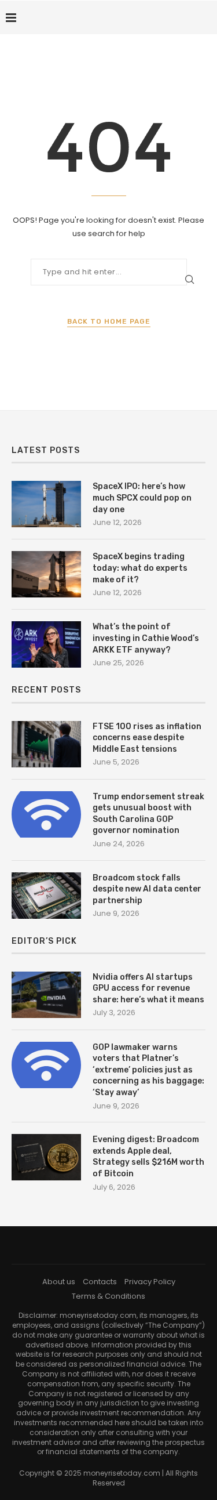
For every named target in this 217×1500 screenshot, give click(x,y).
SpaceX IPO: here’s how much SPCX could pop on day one (142, 497)
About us (58, 1281)
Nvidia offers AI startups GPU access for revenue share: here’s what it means (148, 988)
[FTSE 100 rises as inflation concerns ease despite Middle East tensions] (46, 744)
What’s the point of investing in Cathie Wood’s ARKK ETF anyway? (146, 638)
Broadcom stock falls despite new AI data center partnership (147, 889)
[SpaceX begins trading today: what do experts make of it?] (46, 574)
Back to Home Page (108, 321)
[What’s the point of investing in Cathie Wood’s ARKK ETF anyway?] (46, 644)
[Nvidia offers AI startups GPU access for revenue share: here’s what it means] (46, 995)
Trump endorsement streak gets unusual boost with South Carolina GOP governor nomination (148, 814)
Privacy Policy (149, 1281)
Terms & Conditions (108, 1296)
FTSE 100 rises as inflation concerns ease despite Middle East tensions (147, 738)
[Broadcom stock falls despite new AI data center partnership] (46, 895)
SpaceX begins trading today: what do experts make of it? (140, 568)
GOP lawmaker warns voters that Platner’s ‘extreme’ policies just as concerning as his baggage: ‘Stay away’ (148, 1069)
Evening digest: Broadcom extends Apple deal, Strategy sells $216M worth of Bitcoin (148, 1157)
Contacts (100, 1281)
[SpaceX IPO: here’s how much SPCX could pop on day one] (46, 504)
